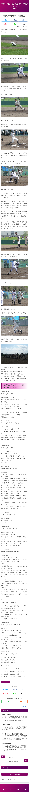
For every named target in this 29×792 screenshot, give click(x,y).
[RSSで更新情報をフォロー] (21, 701)
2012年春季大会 (5, 681)
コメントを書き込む (14, 774)
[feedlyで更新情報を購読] (7, 701)
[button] (26, 388)
